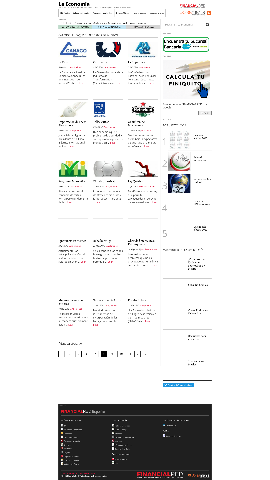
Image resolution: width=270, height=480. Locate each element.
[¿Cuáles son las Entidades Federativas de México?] (174, 266)
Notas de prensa (157, 13)
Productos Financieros (72, 430)
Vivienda (118, 433)
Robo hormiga (102, 240)
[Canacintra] (108, 49)
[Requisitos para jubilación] (174, 342)
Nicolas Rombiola (147, 186)
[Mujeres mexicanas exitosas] (73, 295)
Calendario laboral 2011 (200, 228)
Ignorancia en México (72, 240)
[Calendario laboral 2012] (179, 139)
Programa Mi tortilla (71, 181)
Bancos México (122, 13)
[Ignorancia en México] (73, 235)
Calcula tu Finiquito (81, 13)
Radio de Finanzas (172, 436)
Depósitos (67, 433)
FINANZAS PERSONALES (143, 27)
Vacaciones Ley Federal (103, 13)
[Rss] (209, 13)
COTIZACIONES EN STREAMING (75, 27)
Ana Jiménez (75, 67)
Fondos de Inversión (71, 441)
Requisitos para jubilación (197, 337)
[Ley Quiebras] (143, 168)
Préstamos (67, 448)
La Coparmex (136, 62)
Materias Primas (121, 459)
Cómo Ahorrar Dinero (123, 445)
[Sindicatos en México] (108, 295)
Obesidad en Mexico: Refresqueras (141, 242)
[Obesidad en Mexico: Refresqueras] (143, 235)
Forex (116, 463)
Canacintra (100, 62)
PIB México (65, 13)
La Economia (74, 4)
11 (129, 354)
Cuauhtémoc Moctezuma (136, 123)
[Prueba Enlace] (143, 295)
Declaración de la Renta (124, 437)
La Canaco (64, 62)
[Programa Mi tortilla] (73, 168)
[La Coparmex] (143, 49)
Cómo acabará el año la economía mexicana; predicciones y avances (110, 23)
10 (121, 354)
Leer (82, 83)
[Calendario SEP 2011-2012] (179, 207)
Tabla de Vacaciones (200, 158)
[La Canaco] (73, 49)
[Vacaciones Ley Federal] (179, 183)
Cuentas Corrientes (71, 460)
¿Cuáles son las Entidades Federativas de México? (196, 264)
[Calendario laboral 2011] (179, 233)
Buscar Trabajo (120, 430)
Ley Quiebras (136, 181)
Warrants (118, 441)
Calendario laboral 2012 (200, 136)
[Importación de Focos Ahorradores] (73, 109)
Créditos (66, 445)
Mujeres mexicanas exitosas (70, 302)
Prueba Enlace (137, 300)
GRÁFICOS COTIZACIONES (109, 27)
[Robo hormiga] (108, 235)
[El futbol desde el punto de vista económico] (108, 168)
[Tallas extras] (99, 109)
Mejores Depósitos (71, 464)
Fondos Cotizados (70, 437)
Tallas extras (101, 121)
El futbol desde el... (105, 181)
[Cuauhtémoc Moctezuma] (143, 109)
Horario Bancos (139, 13)
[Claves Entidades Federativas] (174, 317)
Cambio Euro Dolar (122, 449)
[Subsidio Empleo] (174, 291)
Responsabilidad (87, 473)
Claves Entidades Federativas (198, 312)
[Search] (207, 24)
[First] (61, 354)
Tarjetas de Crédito (71, 456)
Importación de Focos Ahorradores (72, 123)
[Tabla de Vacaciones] (179, 161)
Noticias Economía (122, 426)
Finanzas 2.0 (170, 425)
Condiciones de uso (69, 473)
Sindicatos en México (106, 300)
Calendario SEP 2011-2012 (202, 202)
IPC (64, 426)
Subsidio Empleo (198, 285)
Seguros (66, 452)
